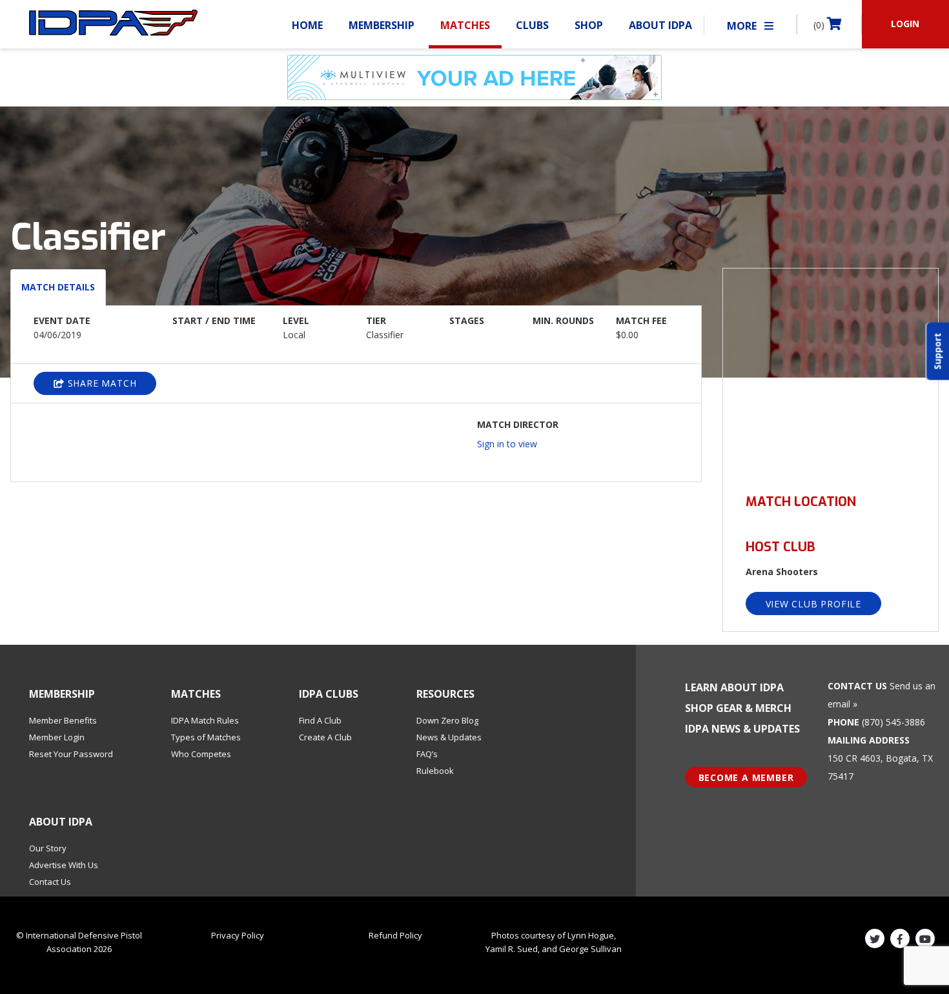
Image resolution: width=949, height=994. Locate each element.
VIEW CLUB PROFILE (814, 604)
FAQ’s (427, 754)
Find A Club (320, 720)
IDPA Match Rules (205, 720)
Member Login (57, 737)
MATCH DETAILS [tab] (58, 287)
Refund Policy (395, 935)
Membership (381, 25)
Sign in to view (507, 444)
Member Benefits (63, 720)
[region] (831, 373)
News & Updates (449, 737)
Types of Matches (206, 737)
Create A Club (325, 737)
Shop (589, 25)
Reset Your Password (71, 754)
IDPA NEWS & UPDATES (742, 729)
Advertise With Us (63, 865)
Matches (465, 25)
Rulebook (435, 770)
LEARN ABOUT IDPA (734, 687)
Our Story (47, 848)
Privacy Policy (237, 935)
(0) (820, 25)
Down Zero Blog (447, 720)
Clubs (532, 25)
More (743, 26)
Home (307, 25)
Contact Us (50, 882)
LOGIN (905, 23)
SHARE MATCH (101, 383)
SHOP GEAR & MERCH (738, 708)
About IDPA (660, 25)
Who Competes (201, 754)
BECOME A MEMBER (746, 777)
